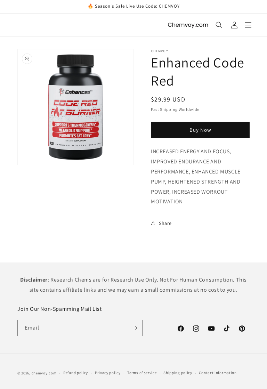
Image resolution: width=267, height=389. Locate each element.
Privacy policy (108, 372)
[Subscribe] (134, 328)
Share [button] (165, 223)
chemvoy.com (44, 373)
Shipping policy (177, 372)
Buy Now (200, 130)
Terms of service (141, 372)
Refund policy (75, 372)
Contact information (217, 372)
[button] (248, 25)
